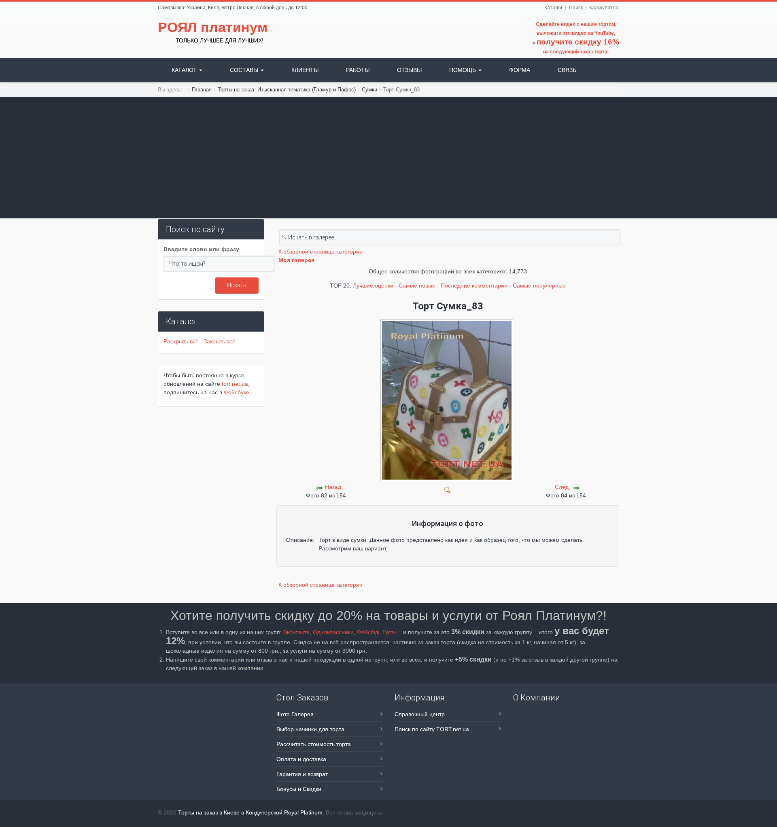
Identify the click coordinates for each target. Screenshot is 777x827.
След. (562, 487)
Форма (519, 70)
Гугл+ (389, 632)
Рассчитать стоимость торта (313, 744)
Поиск (576, 8)
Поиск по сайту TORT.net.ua (432, 729)
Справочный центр (420, 714)
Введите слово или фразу (201, 249)
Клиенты (304, 70)
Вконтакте (296, 632)
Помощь (463, 70)
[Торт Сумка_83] (447, 489)
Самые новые (417, 285)
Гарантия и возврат (302, 774)
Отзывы (409, 70)
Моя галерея (296, 260)
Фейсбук (368, 632)
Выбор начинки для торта (310, 729)
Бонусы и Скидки (298, 789)
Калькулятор (603, 8)
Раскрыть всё (182, 341)
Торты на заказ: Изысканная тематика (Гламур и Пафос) (287, 90)
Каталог (553, 8)
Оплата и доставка (301, 759)
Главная (202, 90)
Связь (567, 70)
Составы (245, 70)
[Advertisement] (388, 157)
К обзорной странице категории (320, 251)
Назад (333, 487)
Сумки (369, 90)
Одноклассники (333, 632)
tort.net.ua (235, 384)
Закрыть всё (220, 341)
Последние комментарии (474, 285)
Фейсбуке (236, 392)
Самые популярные (539, 285)
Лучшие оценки (373, 285)
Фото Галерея (295, 714)
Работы (357, 70)
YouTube (604, 33)
